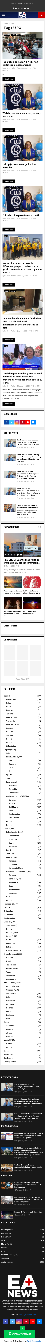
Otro (8, 1019)
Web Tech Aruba (34, 1341)
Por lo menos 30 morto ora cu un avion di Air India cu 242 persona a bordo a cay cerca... (28, 1199)
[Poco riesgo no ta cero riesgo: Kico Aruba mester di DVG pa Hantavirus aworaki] (13, 582)
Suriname (10, 1015)
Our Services (16, 3)
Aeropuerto (11, 979)
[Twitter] (12, 1321)
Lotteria (9, 947)
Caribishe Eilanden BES (15, 872)
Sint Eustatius (14, 814)
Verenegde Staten (16, 868)
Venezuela (10, 721)
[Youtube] (32, 1321)
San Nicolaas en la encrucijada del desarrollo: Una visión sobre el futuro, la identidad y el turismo (28, 492)
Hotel (8, 961)
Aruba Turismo (10, 954)
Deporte (9, 710)
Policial (9, 929)
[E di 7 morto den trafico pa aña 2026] (32, 603)
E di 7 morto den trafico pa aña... (29, 612)
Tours (8, 972)
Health (11, 760)
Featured (7, 34)
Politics (9, 825)
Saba (11, 811)
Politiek (9, 900)
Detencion (10, 1029)
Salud (8, 703)
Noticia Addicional (14, 950)
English (6, 85)
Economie (13, 839)
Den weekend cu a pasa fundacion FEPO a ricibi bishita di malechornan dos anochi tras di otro (21, 323)
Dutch (15, 137)
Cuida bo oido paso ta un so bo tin (21, 215)
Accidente (10, 1026)
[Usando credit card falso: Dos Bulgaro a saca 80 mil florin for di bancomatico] (7, 1185)
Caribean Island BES (14, 796)
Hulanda (9, 1008)
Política (9, 743)
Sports (9, 775)
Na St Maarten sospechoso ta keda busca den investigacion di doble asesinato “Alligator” (28, 1135)
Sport (8, 850)
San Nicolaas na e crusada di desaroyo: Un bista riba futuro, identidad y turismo (28, 442)
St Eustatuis (8, 911)
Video (6, 346)
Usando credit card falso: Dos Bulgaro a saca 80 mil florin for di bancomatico (27, 1184)
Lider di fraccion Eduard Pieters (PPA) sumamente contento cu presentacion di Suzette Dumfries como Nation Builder (28, 510)
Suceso (7, 1022)
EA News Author (10, 68)
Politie (9, 897)
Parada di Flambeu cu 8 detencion (28, 1212)
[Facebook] (5, 1321)
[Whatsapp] (22, 1328)
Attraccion (10, 976)
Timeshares (11, 965)
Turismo (9, 714)
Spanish (7, 696)
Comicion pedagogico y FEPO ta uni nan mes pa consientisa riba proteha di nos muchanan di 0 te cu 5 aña (22, 378)
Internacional (11, 717)
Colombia (13, 789)
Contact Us (29, 3)
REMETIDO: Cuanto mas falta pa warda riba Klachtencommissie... (22, 561)
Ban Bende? (9, 1058)
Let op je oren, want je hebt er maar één (19, 165)
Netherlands (14, 818)
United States (14, 793)
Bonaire (9, 732)
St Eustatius (11, 746)
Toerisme (10, 854)
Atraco (9, 1033)
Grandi (9, 1044)
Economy (12, 764)
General (9, 958)
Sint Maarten (14, 807)
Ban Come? (8, 1055)
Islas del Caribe (12, 725)
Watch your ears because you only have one (21, 114)
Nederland (13, 893)
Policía (9, 739)
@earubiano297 (22, 679)
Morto (6, 1040)
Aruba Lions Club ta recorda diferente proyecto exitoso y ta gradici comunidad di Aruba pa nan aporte (22, 268)
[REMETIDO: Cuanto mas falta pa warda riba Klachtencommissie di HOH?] (22, 545)
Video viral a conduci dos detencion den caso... (12, 613)
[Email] (39, 1321)
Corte (8, 940)
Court (11, 768)
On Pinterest (10, 639)
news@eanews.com (27, 1314)
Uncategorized (10, 1062)
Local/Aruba (14, 85)
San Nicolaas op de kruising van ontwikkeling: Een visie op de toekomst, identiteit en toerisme (29, 458)
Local (19, 34)
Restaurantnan (12, 968)
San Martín (10, 735)
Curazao (9, 728)
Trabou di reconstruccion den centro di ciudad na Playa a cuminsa (29, 1166)
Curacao (12, 800)
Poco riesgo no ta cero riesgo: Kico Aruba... (13, 592)
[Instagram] (19, 1321)
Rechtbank (13, 847)
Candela (9, 1037)
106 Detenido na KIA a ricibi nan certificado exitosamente (20, 63)
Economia (10, 943)
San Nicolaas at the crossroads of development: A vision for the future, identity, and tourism (28, 475)
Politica (9, 933)
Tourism (9, 778)
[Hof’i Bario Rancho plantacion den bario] (32, 582)
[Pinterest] (26, 1321)
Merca (9, 1012)
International (11, 782)
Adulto (9, 1047)
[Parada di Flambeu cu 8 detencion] (7, 1215)
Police (9, 821)
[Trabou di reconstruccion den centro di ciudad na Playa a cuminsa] (7, 1168)
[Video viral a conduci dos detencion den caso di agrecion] (13, 603)
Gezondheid (14, 836)
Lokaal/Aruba (8, 137)
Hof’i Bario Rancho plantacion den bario (31, 592)
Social (14, 34)
